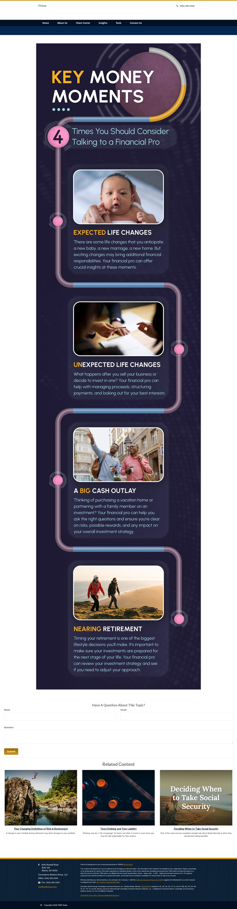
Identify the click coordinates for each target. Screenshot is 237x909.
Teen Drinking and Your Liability (118, 828)
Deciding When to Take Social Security (196, 828)
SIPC (147, 886)
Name (7, 709)
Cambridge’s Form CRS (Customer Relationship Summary (100, 895)
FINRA (143, 886)
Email (123, 709)
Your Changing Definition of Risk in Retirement (41, 828)
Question (9, 727)
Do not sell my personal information (108, 882)
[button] (62, 23)
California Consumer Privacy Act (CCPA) (149, 880)
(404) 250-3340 (187, 5)
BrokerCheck (128, 864)
